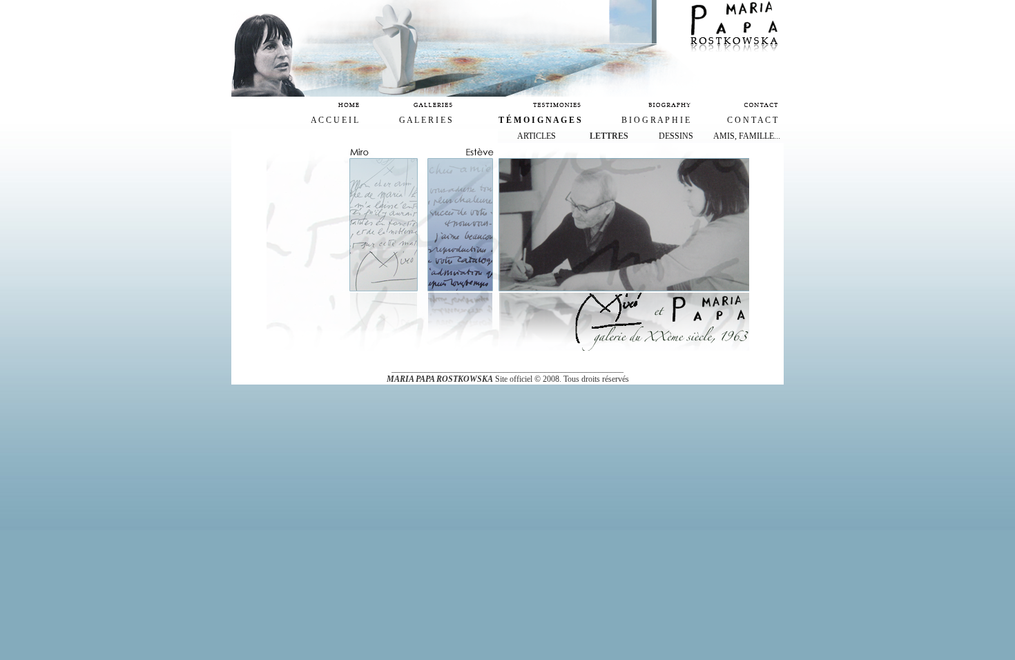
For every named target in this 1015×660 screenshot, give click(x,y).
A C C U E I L (334, 120)
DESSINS (676, 136)
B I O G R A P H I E (655, 120)
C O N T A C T (752, 120)
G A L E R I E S (425, 120)
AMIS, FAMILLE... (746, 136)
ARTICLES (536, 136)
